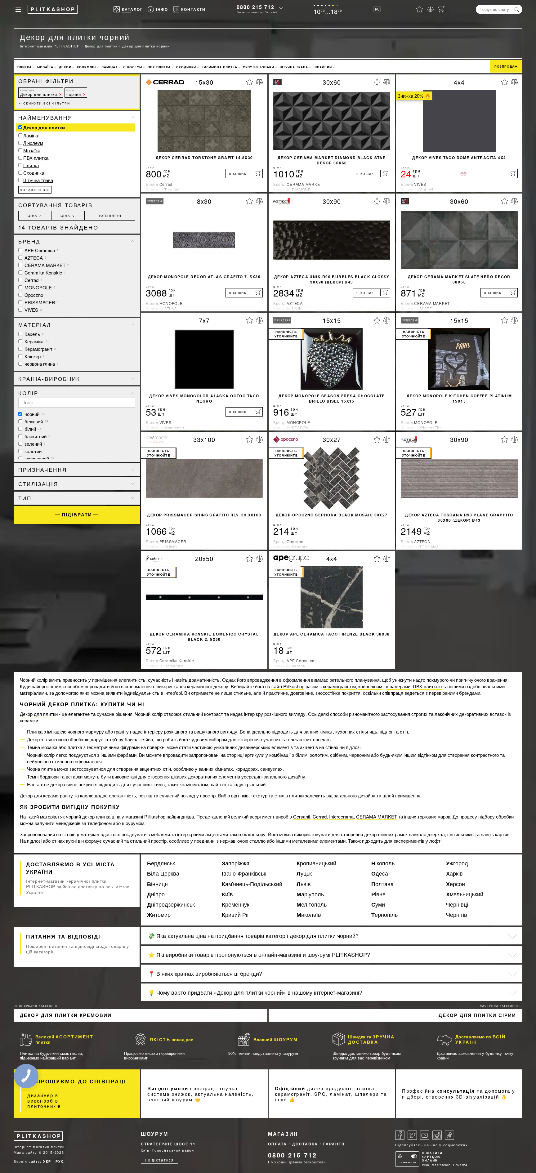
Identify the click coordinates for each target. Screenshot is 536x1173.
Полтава (382, 884)
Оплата (277, 1144)
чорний (73, 93)
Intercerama (341, 816)
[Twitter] (412, 1135)
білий (32, 429)
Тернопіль (384, 915)
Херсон (455, 884)
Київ (227, 894)
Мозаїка (45, 67)
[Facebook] (399, 1135)
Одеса (379, 873)
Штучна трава (294, 67)
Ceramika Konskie (44, 272)
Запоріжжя (235, 863)
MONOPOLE (39, 287)
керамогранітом (339, 686)
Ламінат (109, 67)
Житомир (159, 915)
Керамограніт (39, 349)
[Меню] (18, 9)
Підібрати (77, 514)
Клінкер (33, 356)
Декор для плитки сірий (477, 1015)
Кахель (33, 334)
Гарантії (334, 1144)
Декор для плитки (38, 93)
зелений (34, 443)
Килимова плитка (219, 67)
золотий (34, 451)
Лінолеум (132, 67)
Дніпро (156, 894)
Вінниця (157, 884)
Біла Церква (163, 873)
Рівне (378, 894)
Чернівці (457, 904)
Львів (304, 884)
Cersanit (301, 816)
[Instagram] (437, 1135)
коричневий (39, 458)
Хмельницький (464, 894)
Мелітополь (312, 904)
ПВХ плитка (159, 67)
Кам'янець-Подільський (252, 884)
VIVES (32, 309)
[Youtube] (424, 1135)
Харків (454, 873)
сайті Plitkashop (287, 686)
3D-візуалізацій (477, 1096)
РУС (60, 1161)
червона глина (41, 363)
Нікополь (383, 863)
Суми (378, 904)
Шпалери (323, 67)
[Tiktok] (449, 1135)
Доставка (305, 1144)
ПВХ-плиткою (427, 686)
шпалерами (398, 686)
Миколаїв (309, 915)
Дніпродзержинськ (171, 904)
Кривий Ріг (235, 915)
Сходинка (33, 172)
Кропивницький (316, 863)
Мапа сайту (25, 1152)
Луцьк (304, 873)
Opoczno (35, 295)
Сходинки (186, 67)
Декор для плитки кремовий (66, 1015)
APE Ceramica (41, 250)
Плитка (24, 67)
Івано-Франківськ (244, 873)
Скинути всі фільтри (44, 103)
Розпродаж (506, 66)
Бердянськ (161, 863)
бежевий (35, 421)
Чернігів (456, 915)
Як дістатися (159, 1159)
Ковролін (86, 67)
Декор (65, 67)
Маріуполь (310, 894)
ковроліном (370, 686)
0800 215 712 (256, 7)
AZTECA (35, 257)
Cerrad (32, 280)
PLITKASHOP (39, 1136)
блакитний (36, 436)
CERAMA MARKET (46, 265)
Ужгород (457, 863)
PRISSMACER (41, 302)
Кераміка (36, 341)
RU (377, 9)
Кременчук (235, 904)
